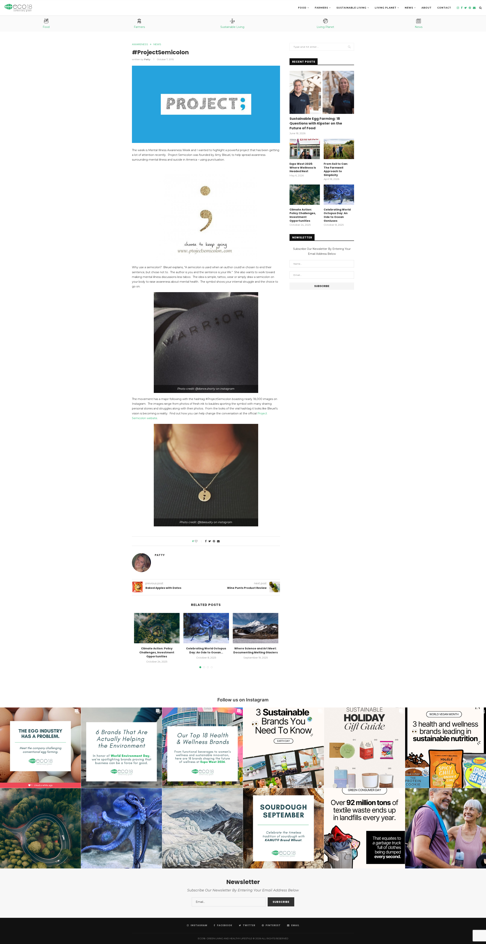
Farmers (321, 7)
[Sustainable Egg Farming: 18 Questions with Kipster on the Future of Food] (322, 92)
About (426, 7)
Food (302, 7)
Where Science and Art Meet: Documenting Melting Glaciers (255, 650)
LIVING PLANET (385, 7)
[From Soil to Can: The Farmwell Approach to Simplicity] (339, 149)
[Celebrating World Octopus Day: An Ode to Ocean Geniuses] (206, 628)
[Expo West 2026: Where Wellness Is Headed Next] (305, 149)
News (409, 7)
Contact (444, 7)
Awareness (140, 44)
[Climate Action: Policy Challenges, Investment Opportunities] (157, 628)
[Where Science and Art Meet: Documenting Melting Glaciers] (255, 628)
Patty (147, 59)
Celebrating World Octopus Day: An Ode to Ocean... (206, 650)
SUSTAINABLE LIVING (351, 7)
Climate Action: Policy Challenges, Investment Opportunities (156, 652)
